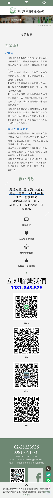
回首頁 (44, 2)
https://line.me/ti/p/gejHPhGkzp (48, 480)
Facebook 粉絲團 (35, 475)
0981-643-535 (26, 452)
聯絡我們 (26, 2)
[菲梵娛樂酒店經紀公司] (26, 10)
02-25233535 (26, 446)
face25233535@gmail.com (30, 459)
